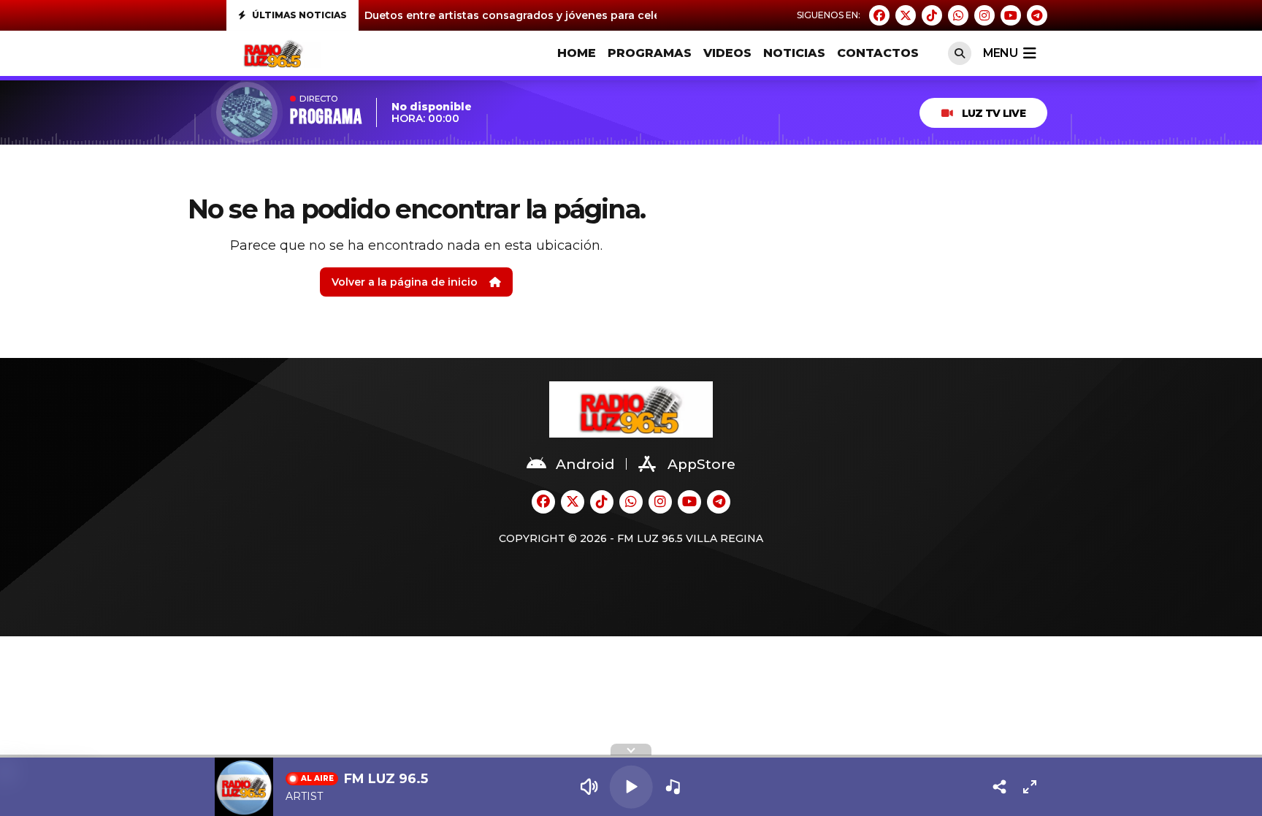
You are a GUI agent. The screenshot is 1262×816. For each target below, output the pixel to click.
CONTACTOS (878, 53)
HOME (576, 53)
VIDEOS (727, 53)
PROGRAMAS (650, 53)
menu (1000, 53)
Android (585, 464)
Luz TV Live (993, 113)
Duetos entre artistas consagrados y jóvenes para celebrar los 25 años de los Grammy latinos (617, 15)
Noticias (794, 53)
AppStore (701, 464)
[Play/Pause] (631, 787)
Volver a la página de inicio (405, 282)
